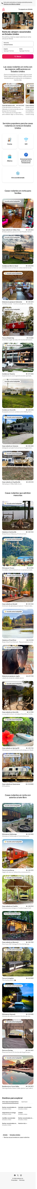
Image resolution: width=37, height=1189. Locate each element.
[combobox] (18, 45)
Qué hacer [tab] (24, 1102)
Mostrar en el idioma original (12, 4)
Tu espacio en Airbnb (25, 9)
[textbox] (10, 51)
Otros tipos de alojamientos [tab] (10, 1102)
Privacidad (14, 1180)
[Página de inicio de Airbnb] (3, 9)
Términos (21, 1180)
